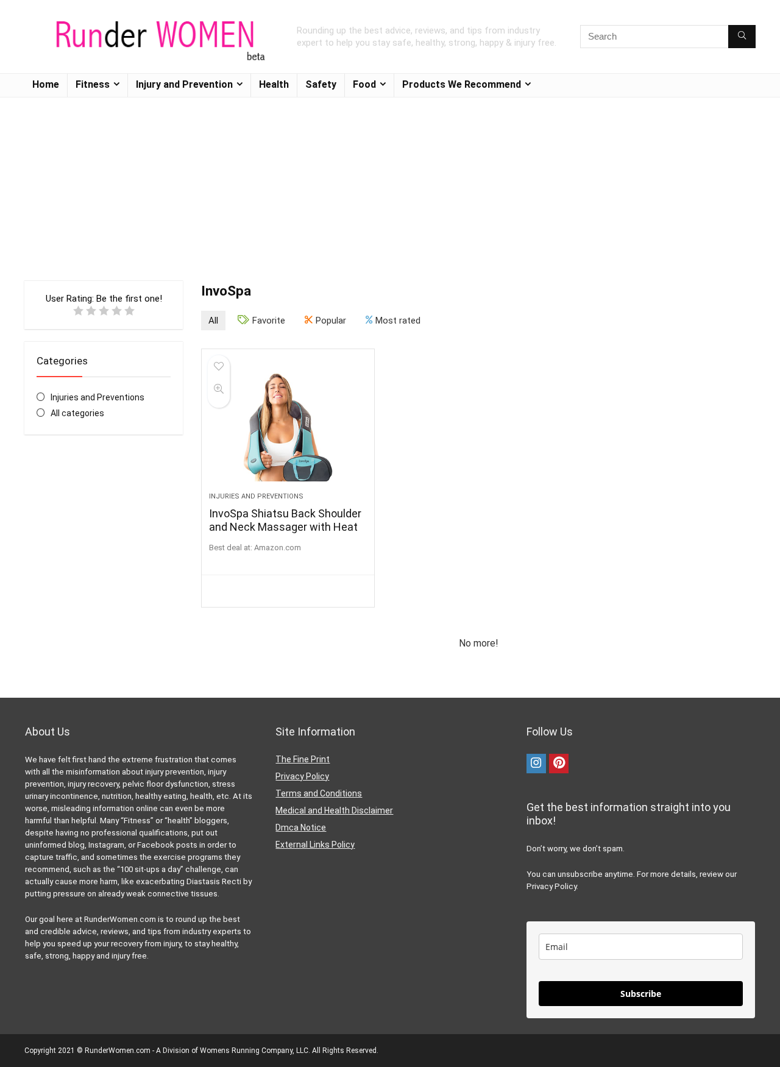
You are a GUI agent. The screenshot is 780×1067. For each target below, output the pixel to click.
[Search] (742, 36)
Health (274, 84)
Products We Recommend (461, 84)
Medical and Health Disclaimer (334, 810)
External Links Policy (315, 844)
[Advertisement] (390, 182)
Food (364, 84)
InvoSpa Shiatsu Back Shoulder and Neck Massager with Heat (285, 520)
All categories (77, 413)
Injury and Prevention (184, 84)
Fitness (93, 84)
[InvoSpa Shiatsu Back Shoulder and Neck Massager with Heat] (287, 426)
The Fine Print (302, 759)
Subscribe (640, 993)
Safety (320, 84)
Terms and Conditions (318, 793)
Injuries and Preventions (97, 397)
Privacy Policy (302, 776)
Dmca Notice (300, 827)
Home (45, 84)
